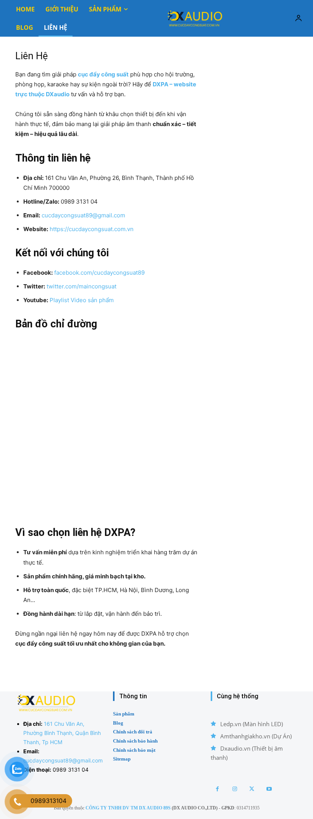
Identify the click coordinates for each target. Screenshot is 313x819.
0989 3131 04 (71, 769)
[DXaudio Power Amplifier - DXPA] (194, 18)
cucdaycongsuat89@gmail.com (83, 215)
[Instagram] (234, 789)
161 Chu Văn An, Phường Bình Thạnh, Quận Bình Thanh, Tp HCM (62, 732)
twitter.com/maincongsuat (81, 286)
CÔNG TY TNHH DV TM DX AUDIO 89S (128, 808)
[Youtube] (269, 789)
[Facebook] (217, 789)
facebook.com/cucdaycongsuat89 (99, 272)
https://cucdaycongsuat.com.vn (92, 229)
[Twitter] (251, 789)
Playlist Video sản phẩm (82, 300)
